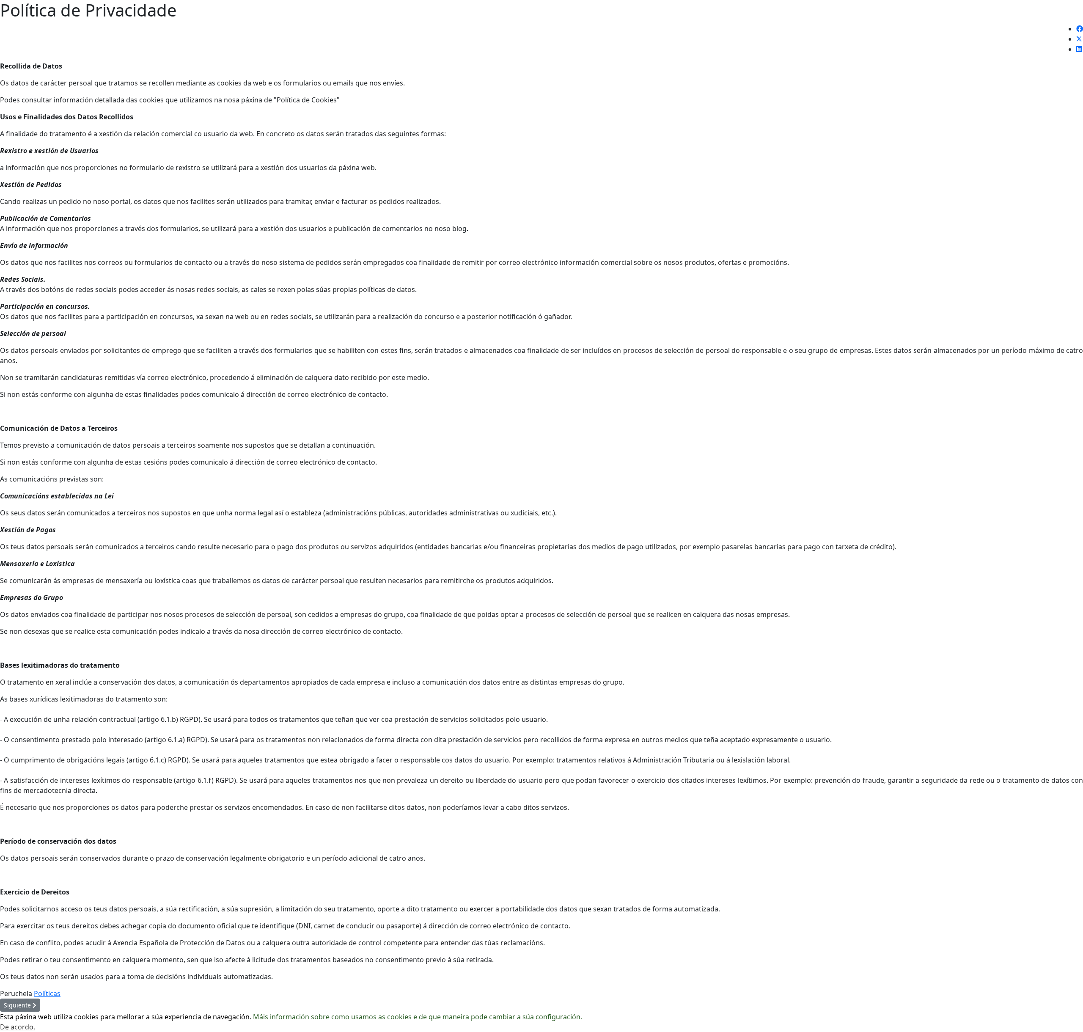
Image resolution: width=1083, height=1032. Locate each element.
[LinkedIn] (1079, 49)
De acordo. (17, 1027)
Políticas (47, 993)
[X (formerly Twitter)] (1079, 39)
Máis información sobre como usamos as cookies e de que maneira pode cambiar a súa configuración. (417, 1016)
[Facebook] (1079, 28)
